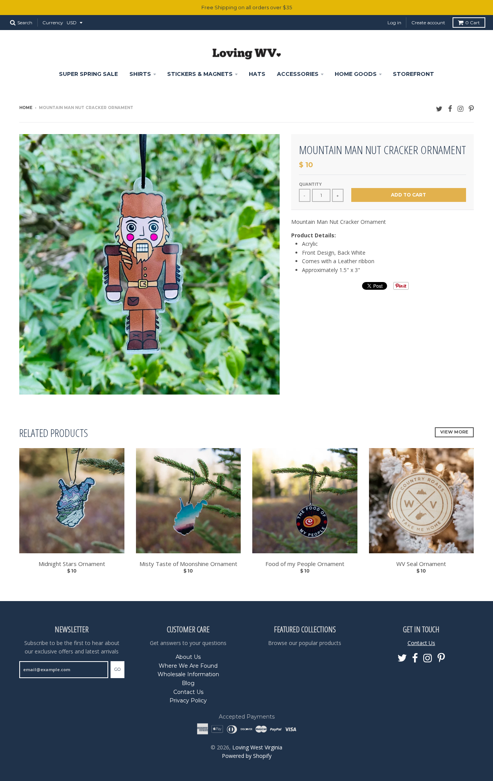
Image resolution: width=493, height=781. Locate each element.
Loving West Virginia (257, 747)
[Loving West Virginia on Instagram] (460, 108)
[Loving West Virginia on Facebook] (450, 108)
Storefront (413, 74)
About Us (188, 656)
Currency (52, 22)
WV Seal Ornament (421, 564)
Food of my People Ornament (304, 564)
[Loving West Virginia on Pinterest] (471, 108)
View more (454, 432)
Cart (472, 22)
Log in (394, 22)
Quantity (310, 184)
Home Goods (356, 74)
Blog (188, 683)
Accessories (298, 74)
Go (117, 669)
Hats (257, 74)
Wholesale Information (188, 674)
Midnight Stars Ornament (72, 564)
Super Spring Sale (88, 74)
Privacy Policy (188, 700)
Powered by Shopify (247, 755)
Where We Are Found (188, 665)
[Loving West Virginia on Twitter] (439, 108)
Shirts (140, 74)
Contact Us (188, 692)
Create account (428, 22)
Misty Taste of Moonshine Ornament (188, 564)
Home (25, 107)
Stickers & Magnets (200, 74)
